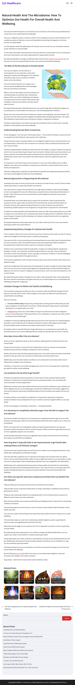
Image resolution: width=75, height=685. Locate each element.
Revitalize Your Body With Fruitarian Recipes (15, 657)
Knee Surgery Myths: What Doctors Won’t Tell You (17, 664)
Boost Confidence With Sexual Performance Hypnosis (18, 650)
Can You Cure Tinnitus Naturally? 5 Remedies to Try (17, 633)
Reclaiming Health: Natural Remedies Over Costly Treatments (20, 667)
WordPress (63, 682)
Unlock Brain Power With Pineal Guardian (15, 643)
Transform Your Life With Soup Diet (13, 660)
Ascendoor (46, 682)
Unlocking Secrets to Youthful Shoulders (14, 630)
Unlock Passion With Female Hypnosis (14, 647)
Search (5, 615)
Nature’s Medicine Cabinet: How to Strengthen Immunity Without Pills (23, 636)
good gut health (19, 553)
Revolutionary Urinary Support (11, 640)
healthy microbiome (56, 59)
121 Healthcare (11, 3)
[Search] (71, 3)
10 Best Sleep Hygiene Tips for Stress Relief (15, 654)
